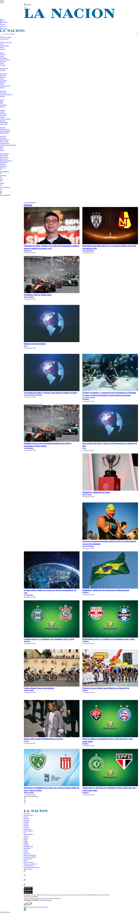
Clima (1, 44)
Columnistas (3, 93)
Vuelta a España (28, 690)
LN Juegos (2, 110)
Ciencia (2, 84)
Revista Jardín (3, 162)
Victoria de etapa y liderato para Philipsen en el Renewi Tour (105, 688)
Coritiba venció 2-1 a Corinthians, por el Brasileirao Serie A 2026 (49, 639)
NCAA (84, 448)
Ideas (1, 148)
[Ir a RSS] (25, 885)
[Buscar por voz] (136, 34)
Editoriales (3, 91)
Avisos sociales (4, 141)
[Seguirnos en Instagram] (25, 880)
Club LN (4, 26)
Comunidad (3, 80)
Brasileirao (85, 592)
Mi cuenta (4, 28)
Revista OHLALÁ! (4, 154)
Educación (3, 77)
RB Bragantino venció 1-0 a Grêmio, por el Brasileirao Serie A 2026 (108, 639)
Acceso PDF (3, 136)
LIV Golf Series (28, 595)
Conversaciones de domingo (8, 145)
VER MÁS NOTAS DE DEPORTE (31, 796)
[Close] (25, 798)
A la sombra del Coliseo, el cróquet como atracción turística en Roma (50, 393)
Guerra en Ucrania (88, 546)
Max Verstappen (29, 297)
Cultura (2, 79)
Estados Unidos (4, 68)
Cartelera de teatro (5, 131)
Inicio (3, 20)
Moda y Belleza (4, 122)
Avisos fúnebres (4, 140)
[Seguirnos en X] (25, 876)
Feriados (2, 117)
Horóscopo (3, 115)
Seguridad (3, 75)
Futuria (2, 53)
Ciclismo (85, 690)
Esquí (25, 346)
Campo (2, 56)
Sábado (2, 147)
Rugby (1, 101)
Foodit (3, 24)
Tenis (1, 103)
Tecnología (3, 114)
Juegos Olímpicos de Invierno (33, 395)
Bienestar (2, 82)
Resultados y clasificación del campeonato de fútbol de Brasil (105, 590)
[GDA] (28, 905)
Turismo (2, 112)
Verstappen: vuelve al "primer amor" (38, 295)
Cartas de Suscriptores (6, 94)
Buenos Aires (3, 73)
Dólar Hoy (3, 54)
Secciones (4, 22)
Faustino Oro (28, 251)
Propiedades (3, 58)
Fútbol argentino (29, 792)
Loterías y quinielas (5, 119)
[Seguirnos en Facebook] (25, 871)
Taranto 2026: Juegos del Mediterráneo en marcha (43, 739)
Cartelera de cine (4, 129)
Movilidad (2, 61)
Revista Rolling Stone (5, 161)
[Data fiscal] (25, 910)
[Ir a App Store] (28, 893)
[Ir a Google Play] (28, 890)
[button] (69, 113)
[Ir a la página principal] (69, 18)
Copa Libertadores (88, 251)
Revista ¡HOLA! (4, 155)
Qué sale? (2, 127)
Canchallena (3, 105)
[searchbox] (69, 34)
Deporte (33, 202)
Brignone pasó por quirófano (35, 344)
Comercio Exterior (5, 60)
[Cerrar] (24, 31)
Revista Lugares (4, 157)
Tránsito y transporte (6, 42)
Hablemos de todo (5, 86)
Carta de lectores (4, 143)
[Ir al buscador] (25, 7)
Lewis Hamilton (28, 448)
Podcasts (2, 120)
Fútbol (1, 100)
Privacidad (49, 900)
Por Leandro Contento (88, 397)
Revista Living (3, 159)
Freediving (85, 399)
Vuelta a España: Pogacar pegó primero (39, 688)
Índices (2, 63)
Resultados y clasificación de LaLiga (96, 492)
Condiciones (42, 900)
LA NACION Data (4, 46)
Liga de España (87, 494)
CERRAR (2, 1)
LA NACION (27, 202)
